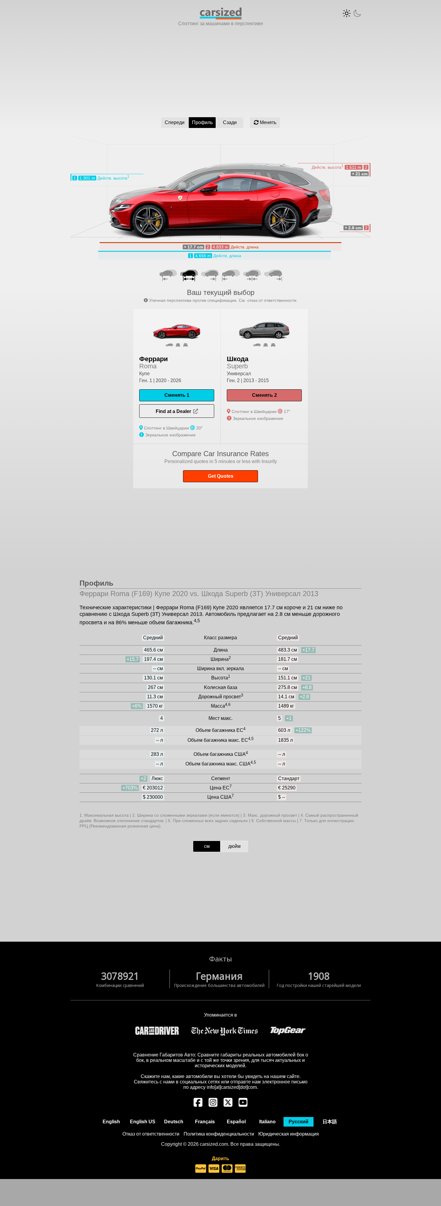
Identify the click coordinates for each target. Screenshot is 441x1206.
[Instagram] (213, 1105)
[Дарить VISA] (213, 1168)
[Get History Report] (220, 466)
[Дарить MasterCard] (227, 1168)
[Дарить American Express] (240, 1168)
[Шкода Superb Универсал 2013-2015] (264, 376)
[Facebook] (198, 1105)
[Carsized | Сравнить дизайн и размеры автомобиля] (221, 17)
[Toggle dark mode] (352, 13)
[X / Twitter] (228, 1105)
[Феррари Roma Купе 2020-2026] (176, 376)
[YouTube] (243, 1105)
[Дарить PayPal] (200, 1168)
